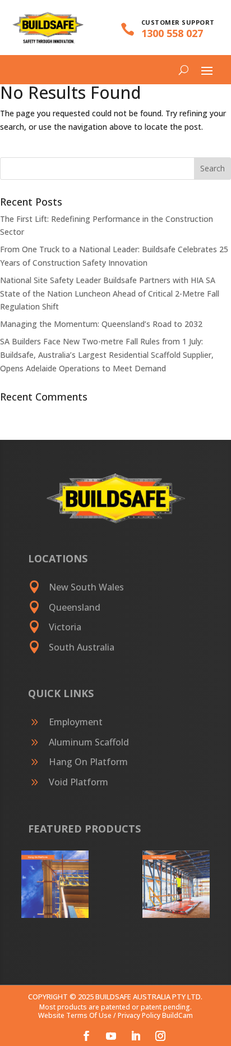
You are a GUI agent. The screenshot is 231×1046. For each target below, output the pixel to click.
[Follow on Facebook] (86, 1036)
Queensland (74, 607)
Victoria (65, 627)
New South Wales (86, 587)
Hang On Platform (88, 762)
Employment (76, 722)
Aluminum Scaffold (89, 742)
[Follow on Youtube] (111, 1036)
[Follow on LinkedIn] (136, 1036)
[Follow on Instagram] (160, 1036)
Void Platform (78, 782)
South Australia (81, 647)
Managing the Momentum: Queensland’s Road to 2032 (101, 324)
